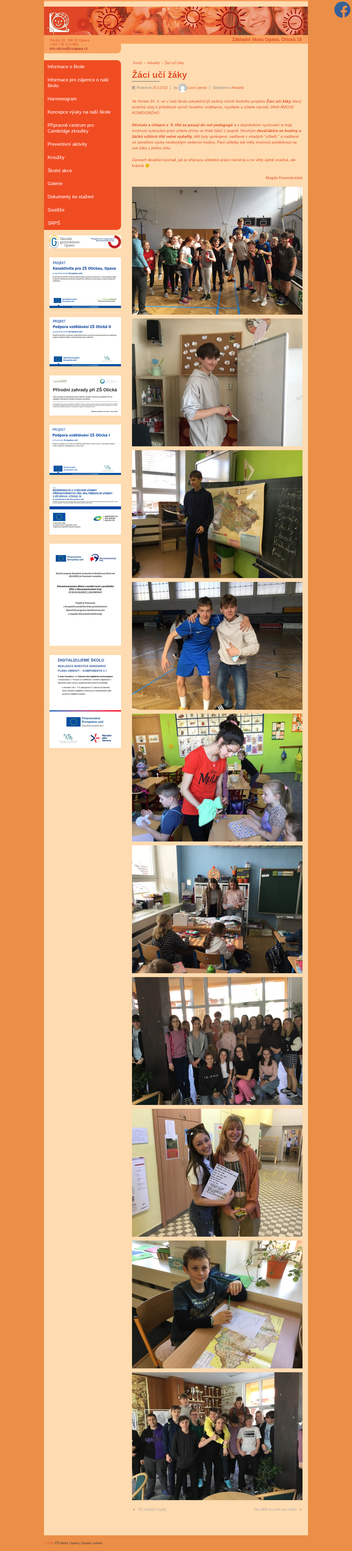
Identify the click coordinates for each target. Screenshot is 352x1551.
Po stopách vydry (152, 1509)
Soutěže (56, 210)
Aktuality (153, 63)
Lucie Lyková (197, 88)
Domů (137, 63)
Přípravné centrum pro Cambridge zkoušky (71, 128)
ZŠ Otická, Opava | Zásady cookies (78, 1543)
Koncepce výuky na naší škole (79, 112)
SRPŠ (54, 223)
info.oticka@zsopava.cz (69, 48)
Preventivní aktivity (67, 144)
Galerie (55, 183)
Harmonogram (62, 98)
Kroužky (56, 157)
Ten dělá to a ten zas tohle (275, 1509)
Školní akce (60, 170)
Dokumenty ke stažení (71, 196)
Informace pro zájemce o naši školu (78, 82)
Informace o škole (66, 66)
